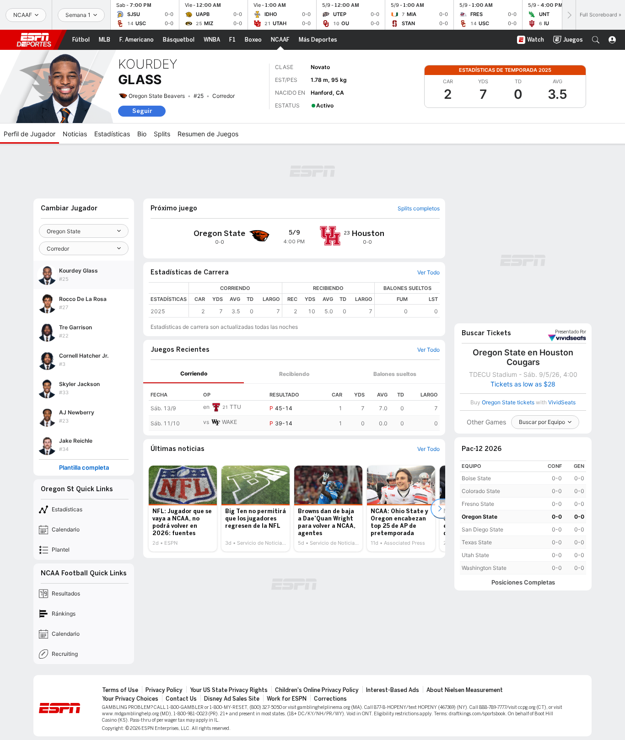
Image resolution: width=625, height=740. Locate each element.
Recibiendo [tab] (294, 373)
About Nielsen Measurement (464, 690)
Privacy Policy (164, 690)
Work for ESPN (287, 699)
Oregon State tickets (508, 402)
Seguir (142, 110)
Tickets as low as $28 (522, 384)
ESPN (33, 40)
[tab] (193, 374)
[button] (595, 39)
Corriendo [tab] (193, 373)
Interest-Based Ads (392, 690)
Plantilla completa (84, 467)
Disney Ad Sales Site (231, 699)
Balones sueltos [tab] (394, 373)
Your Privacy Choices (130, 699)
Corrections (330, 699)
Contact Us (181, 699)
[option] (183, 509)
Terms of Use (120, 690)
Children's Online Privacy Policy (317, 690)
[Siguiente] (569, 15)
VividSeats (570, 332)
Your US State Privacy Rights (229, 690)
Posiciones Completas (523, 582)
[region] (314, 299)
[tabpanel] (294, 407)
